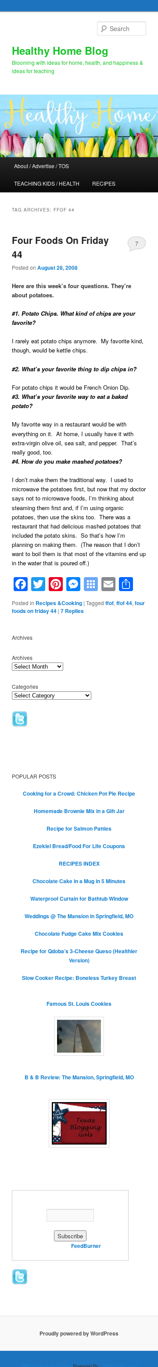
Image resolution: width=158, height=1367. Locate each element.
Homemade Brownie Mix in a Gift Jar (79, 811)
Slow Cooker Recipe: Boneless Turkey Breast (79, 978)
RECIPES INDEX (79, 863)
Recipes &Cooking (59, 603)
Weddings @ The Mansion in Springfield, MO (79, 916)
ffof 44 (124, 603)
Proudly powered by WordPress (79, 1333)
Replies (72, 611)
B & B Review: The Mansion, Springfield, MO (79, 1077)
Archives (22, 657)
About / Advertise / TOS (41, 165)
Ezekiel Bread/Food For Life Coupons (79, 846)
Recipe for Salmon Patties (79, 828)
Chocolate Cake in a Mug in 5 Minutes (79, 881)
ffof (109, 603)
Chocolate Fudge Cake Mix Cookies (79, 933)
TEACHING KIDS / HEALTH (46, 183)
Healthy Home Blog (60, 50)
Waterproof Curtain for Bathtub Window (79, 898)
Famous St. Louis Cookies (79, 1004)
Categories (25, 686)
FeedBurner (86, 1246)
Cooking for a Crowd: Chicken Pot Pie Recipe (79, 793)
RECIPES (103, 183)
